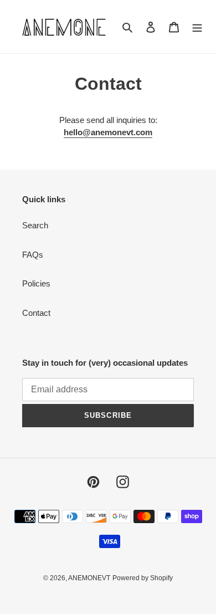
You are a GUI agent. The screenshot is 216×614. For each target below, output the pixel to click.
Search (35, 225)
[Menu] (197, 27)
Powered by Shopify (142, 578)
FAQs (32, 254)
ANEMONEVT (89, 578)
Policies (36, 283)
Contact (36, 313)
